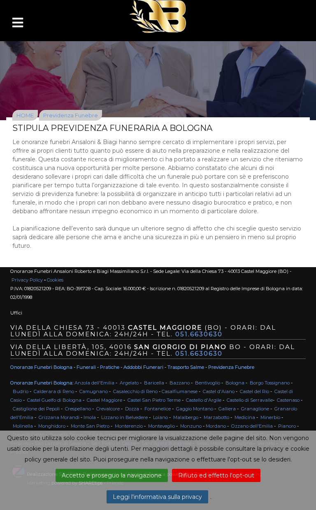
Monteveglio (161, 426)
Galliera (227, 409)
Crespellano (78, 409)
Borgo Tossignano (270, 383)
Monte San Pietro (90, 426)
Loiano (160, 417)
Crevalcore (108, 409)
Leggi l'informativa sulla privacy (157, 497)
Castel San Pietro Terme (154, 400)
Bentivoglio (207, 383)
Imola (90, 417)
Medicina (245, 417)
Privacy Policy (27, 280)
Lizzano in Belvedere (124, 417)
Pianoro (287, 426)
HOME (25, 115)
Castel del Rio (254, 391)
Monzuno (191, 426)
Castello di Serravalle (250, 400)
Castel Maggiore (104, 400)
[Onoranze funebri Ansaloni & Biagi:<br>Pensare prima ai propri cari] (158, 62)
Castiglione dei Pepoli (36, 409)
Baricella (154, 383)
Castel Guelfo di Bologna (54, 400)
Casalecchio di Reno (135, 391)
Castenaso (288, 400)
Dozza (132, 409)
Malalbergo (185, 417)
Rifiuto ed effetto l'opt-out (216, 475)
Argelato (129, 383)
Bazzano (180, 383)
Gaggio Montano (194, 409)
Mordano (216, 426)
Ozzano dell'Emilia (252, 426)
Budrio (20, 391)
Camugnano (93, 391)
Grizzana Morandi (59, 417)
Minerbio (270, 417)
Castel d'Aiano (219, 391)
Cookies (55, 280)
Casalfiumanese (180, 391)
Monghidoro (51, 426)
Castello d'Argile (203, 400)
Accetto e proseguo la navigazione (112, 475)
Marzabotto (216, 417)
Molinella (23, 426)
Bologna (234, 383)
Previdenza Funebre (70, 115)
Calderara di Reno (54, 391)
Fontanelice (157, 409)
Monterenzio (129, 426)
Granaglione (255, 409)
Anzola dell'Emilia (94, 383)
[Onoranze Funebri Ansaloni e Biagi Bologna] (158, 16)
